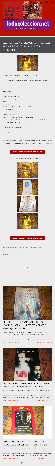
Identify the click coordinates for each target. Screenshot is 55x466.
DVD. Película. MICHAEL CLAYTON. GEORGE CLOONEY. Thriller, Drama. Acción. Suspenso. (27, 443)
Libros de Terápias (34, 247)
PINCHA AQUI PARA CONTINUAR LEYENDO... (44, 342)
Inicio (4, 33)
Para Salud (40, 247)
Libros (19, 247)
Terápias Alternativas (15, 249)
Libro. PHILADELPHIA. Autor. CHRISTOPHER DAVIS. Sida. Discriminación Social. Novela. (27, 385)
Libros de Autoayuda (25, 247)
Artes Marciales (9, 247)
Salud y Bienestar (6, 249)
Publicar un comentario (13, 342)
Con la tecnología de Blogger (28, 462)
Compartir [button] (5, 251)
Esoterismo (15, 247)
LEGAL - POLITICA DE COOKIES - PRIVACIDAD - (18, 33)
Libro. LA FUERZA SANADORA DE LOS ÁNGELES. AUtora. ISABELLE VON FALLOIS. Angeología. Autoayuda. (26, 325)
